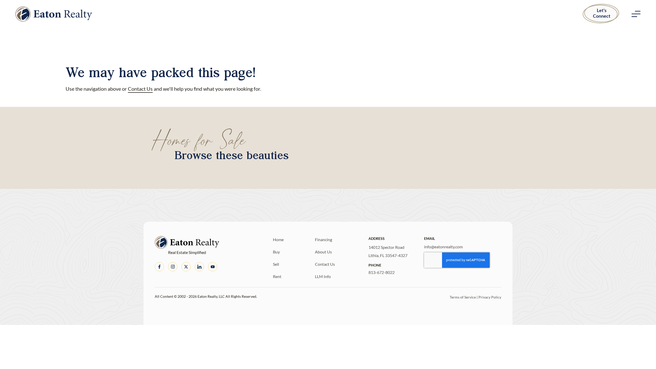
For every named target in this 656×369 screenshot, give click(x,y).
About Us (323, 251)
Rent (277, 276)
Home (278, 239)
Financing (323, 239)
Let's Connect (601, 13)
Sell (276, 264)
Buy (276, 251)
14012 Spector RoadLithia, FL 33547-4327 (387, 251)
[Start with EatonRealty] (53, 14)
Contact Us (140, 89)
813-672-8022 (381, 272)
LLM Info (323, 276)
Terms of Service (463, 297)
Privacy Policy (489, 297)
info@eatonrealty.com (443, 246)
